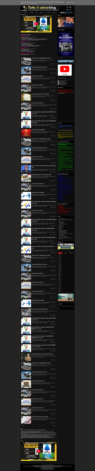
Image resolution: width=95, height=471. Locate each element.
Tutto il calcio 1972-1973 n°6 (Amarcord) (39, 309)
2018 (59, 264)
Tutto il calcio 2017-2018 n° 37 (38, 210)
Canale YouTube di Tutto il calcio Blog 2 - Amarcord (65, 219)
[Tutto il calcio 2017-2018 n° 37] (26, 214)
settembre (60, 270)
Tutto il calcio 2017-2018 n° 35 (38, 291)
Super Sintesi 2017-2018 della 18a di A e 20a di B (41, 138)
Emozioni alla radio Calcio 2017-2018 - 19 (39, 372)
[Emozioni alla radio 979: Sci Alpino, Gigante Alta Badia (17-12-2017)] (26, 249)
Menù (22, 12)
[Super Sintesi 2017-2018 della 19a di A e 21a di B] (26, 61)
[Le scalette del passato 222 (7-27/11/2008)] (26, 97)
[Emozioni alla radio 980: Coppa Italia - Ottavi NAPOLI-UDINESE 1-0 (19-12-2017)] (26, 240)
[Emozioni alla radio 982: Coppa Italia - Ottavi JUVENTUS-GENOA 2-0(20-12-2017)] (26, 223)
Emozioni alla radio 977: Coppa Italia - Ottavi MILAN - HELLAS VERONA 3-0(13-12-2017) (43, 328)
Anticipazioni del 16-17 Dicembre (38, 300)
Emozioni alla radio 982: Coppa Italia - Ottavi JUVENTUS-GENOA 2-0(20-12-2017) (44, 220)
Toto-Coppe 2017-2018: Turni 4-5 (38, 381)
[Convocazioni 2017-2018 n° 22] (26, 79)
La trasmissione (32, 12)
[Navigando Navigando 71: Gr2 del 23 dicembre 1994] (26, 178)
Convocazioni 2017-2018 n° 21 (37, 156)
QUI (52, 467)
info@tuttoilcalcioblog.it (61, 93)
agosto (60, 271)
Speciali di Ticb (42, 12)
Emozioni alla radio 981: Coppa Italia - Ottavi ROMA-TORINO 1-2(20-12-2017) (43, 229)
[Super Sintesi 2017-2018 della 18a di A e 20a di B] (26, 142)
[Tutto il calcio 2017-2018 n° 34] (26, 393)
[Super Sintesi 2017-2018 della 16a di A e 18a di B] (26, 366)
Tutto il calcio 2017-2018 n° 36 (38, 273)
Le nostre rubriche (47, 12)
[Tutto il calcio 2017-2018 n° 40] (26, 88)
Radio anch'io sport (61, 226)
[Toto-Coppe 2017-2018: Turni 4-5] (26, 384)
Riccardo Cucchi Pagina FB (62, 231)
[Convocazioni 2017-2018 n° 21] (26, 160)
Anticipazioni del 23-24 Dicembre (38, 192)
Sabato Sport (60, 227)
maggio (60, 275)
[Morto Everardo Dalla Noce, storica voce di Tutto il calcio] (26, 357)
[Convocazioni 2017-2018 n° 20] (26, 285)
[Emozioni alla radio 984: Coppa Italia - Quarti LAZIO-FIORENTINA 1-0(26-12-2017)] (26, 124)
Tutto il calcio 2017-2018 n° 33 (38, 407)
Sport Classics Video (61, 234)
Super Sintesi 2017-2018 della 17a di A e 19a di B (41, 255)
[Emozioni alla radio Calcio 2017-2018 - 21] (26, 151)
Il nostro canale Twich (61, 218)
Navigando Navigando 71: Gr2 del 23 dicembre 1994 (41, 174)
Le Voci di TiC (26, 12)
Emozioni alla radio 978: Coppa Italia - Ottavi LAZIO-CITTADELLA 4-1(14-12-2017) (44, 319)
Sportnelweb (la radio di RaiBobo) (63, 230)
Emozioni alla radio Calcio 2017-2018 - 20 (39, 264)
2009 (59, 290)
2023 (59, 258)
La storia (37, 12)
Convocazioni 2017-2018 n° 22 (37, 76)
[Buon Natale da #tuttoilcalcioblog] (26, 133)
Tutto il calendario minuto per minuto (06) (40, 416)
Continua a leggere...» (52, 108)
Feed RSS (65, 12)
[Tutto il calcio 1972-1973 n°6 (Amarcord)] (26, 312)
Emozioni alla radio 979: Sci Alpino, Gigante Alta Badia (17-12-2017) (43, 247)
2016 (59, 281)
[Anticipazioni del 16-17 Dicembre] (26, 303)
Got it (73, 2)
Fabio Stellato (22, 201)
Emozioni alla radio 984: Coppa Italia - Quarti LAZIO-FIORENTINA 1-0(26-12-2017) (44, 121)
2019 (59, 263)
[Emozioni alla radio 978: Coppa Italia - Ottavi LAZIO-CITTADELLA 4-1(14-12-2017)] (26, 321)
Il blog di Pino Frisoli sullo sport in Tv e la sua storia (65, 233)
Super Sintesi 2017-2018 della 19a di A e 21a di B (41, 58)
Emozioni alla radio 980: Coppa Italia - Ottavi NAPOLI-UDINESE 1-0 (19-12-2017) (44, 238)
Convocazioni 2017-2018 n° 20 (37, 282)
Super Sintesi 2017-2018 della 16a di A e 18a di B (41, 363)
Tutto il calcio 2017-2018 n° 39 (38, 103)
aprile (59, 276)
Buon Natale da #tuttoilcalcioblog (38, 129)
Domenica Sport (61, 228)
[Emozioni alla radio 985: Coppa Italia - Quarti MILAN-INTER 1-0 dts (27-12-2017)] (26, 115)
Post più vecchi (54, 425)
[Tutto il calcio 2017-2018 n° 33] (26, 411)
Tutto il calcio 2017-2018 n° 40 (38, 85)
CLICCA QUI (52, 468)
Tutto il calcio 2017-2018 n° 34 (38, 390)
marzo (59, 277)
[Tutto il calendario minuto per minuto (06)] (26, 420)
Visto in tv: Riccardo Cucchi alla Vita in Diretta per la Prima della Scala (44, 166)
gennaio (60, 280)
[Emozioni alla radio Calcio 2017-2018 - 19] (26, 375)
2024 (59, 257)
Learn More (69, 2)
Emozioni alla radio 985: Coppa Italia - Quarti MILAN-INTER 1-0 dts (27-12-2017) (44, 112)
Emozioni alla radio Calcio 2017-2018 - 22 (39, 67)
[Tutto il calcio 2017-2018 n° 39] (26, 106)
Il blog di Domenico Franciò (62, 235)
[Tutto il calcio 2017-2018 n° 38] (26, 187)
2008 (59, 291)
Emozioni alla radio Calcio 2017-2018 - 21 (39, 147)
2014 (59, 284)
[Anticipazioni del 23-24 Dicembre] (26, 196)
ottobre (60, 269)
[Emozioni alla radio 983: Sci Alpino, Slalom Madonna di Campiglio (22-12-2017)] (26, 205)
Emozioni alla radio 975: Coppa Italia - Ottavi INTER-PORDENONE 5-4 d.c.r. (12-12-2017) (43, 346)
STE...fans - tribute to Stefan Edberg (63, 236)
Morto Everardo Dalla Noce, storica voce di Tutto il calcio (42, 354)
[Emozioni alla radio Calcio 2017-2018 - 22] (26, 70)
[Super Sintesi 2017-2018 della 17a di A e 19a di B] (26, 258)
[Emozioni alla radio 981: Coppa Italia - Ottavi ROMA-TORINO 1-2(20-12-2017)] (26, 231)
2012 (59, 286)
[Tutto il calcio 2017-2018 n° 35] (26, 294)
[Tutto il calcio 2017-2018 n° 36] (26, 276)
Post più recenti (23, 425)
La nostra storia (54, 12)
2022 (59, 259)
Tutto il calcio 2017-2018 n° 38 (38, 183)
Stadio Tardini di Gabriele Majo (63, 232)
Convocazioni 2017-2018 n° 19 (37, 398)
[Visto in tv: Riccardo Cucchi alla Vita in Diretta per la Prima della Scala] (26, 169)
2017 (59, 265)
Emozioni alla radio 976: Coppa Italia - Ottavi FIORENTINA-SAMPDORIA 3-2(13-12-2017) (42, 337)
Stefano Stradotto (22, 165)
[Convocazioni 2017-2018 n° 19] (26, 402)
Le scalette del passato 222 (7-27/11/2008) (40, 94)
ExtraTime (60, 229)
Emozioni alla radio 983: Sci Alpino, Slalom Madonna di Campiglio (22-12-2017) (44, 202)
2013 (59, 285)
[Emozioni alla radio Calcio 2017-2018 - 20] (26, 267)
